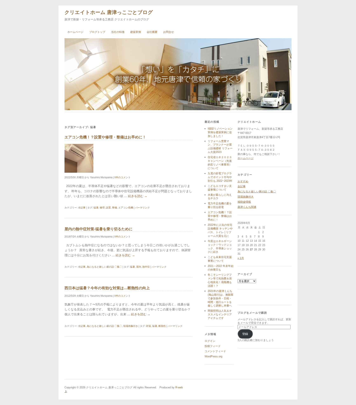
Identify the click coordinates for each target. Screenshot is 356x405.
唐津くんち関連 (247, 206)
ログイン (210, 341)
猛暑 (96, 207)
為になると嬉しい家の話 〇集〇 (104, 266)
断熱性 (162, 326)
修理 (102, 207)
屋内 (138, 266)
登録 (245, 334)
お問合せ (168, 32)
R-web (178, 387)
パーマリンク (142, 207)
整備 (114, 207)
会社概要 (152, 32)
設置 (108, 207)
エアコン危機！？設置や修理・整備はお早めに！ (105, 137)
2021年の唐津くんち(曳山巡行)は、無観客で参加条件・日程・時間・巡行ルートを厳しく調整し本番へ (220, 298)
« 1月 (241, 258)
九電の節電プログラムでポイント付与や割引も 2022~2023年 (220, 177)
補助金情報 (244, 201)
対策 (148, 326)
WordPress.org (213, 356)
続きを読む (137, 196)
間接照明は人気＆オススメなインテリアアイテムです (220, 314)
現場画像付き (130, 326)
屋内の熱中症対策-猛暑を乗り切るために (98, 229)
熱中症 (146, 266)
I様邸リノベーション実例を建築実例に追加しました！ (220, 132)
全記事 (81, 207)
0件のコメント (122, 177)
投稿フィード (213, 346)
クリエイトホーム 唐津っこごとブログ (108, 12)
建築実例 (135, 32)
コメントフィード (215, 351)
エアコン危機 (125, 207)
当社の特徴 (117, 32)
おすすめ (243, 181)
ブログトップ (97, 32)
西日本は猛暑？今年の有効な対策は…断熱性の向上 (107, 288)
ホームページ (75, 32)
